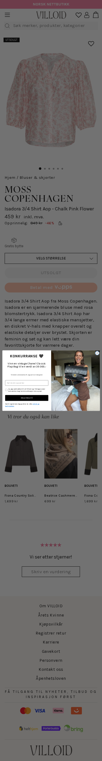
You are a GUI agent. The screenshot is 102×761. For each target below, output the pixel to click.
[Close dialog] (97, 353)
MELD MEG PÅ (26, 398)
